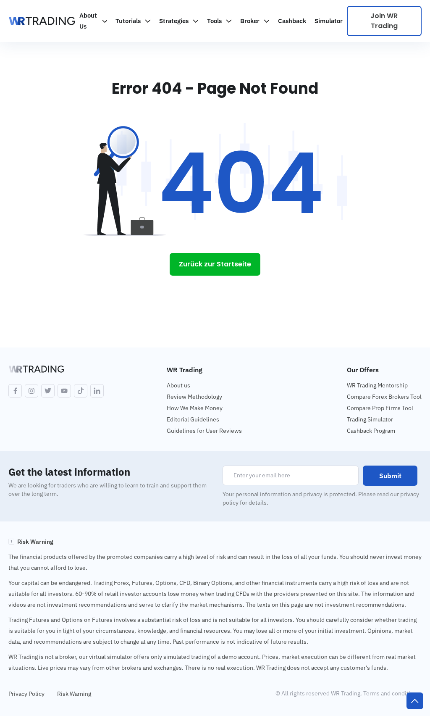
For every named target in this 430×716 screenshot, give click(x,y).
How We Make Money (195, 408)
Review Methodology (194, 396)
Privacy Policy (26, 694)
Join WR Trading (384, 21)
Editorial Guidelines (193, 419)
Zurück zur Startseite (215, 264)
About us (178, 385)
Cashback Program (371, 430)
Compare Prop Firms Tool (380, 408)
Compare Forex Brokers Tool (384, 396)
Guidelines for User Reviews (204, 430)
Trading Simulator (370, 419)
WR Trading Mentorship (377, 385)
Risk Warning (74, 694)
